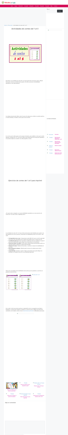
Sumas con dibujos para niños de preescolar (11, 390)
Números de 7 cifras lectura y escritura (58, 153)
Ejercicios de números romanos (58, 150)
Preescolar (21, 6)
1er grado (26, 6)
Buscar (48, 9)
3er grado (37, 6)
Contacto (55, 6)
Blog (51, 6)
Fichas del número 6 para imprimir (25, 397)
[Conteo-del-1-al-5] (38, 282)
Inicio (12, 6)
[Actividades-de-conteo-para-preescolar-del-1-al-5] (25, 282)
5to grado (47, 6)
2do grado (31, 6)
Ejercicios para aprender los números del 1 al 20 (38, 396)
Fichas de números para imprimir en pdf (25, 385)
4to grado (42, 6)
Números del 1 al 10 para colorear (39, 386)
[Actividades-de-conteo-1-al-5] (12, 282)
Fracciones (56, 134)
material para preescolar (28, 310)
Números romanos (58, 145)
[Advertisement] (25, 37)
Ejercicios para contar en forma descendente (57, 142)
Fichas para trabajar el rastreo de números (11, 396)
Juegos (15, 6)
